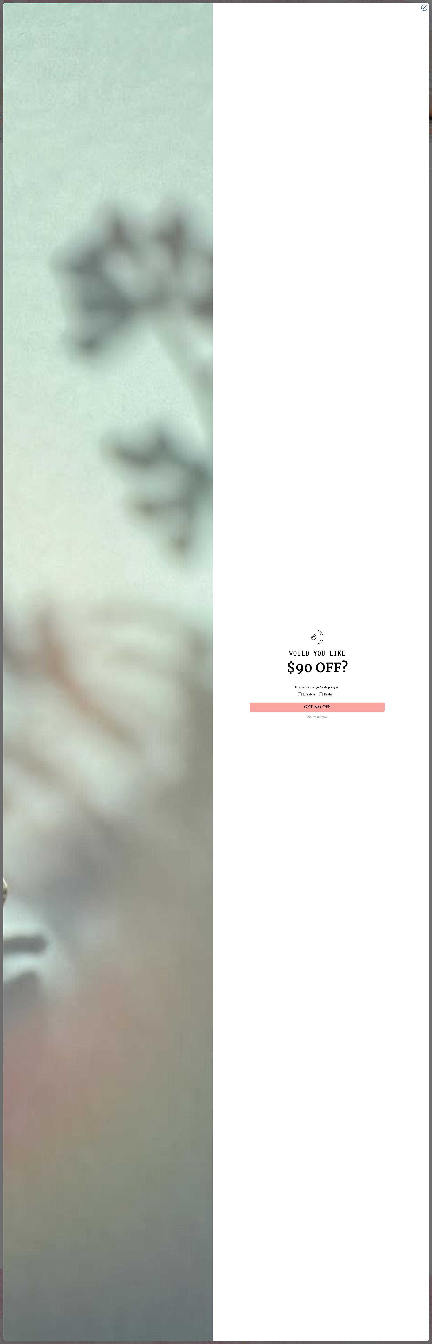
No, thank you (317, 717)
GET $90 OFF (317, 707)
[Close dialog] (424, 8)
